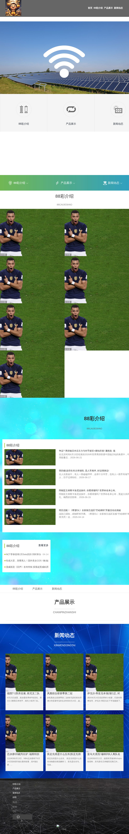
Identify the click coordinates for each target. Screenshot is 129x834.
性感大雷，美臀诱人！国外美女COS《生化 (27, 560)
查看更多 (43, 545)
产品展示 (108, 8)
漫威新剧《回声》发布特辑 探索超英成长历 (27, 567)
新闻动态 (118, 8)
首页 (90, 8)
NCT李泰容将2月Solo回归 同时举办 (27, 554)
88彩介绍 (98, 8)
